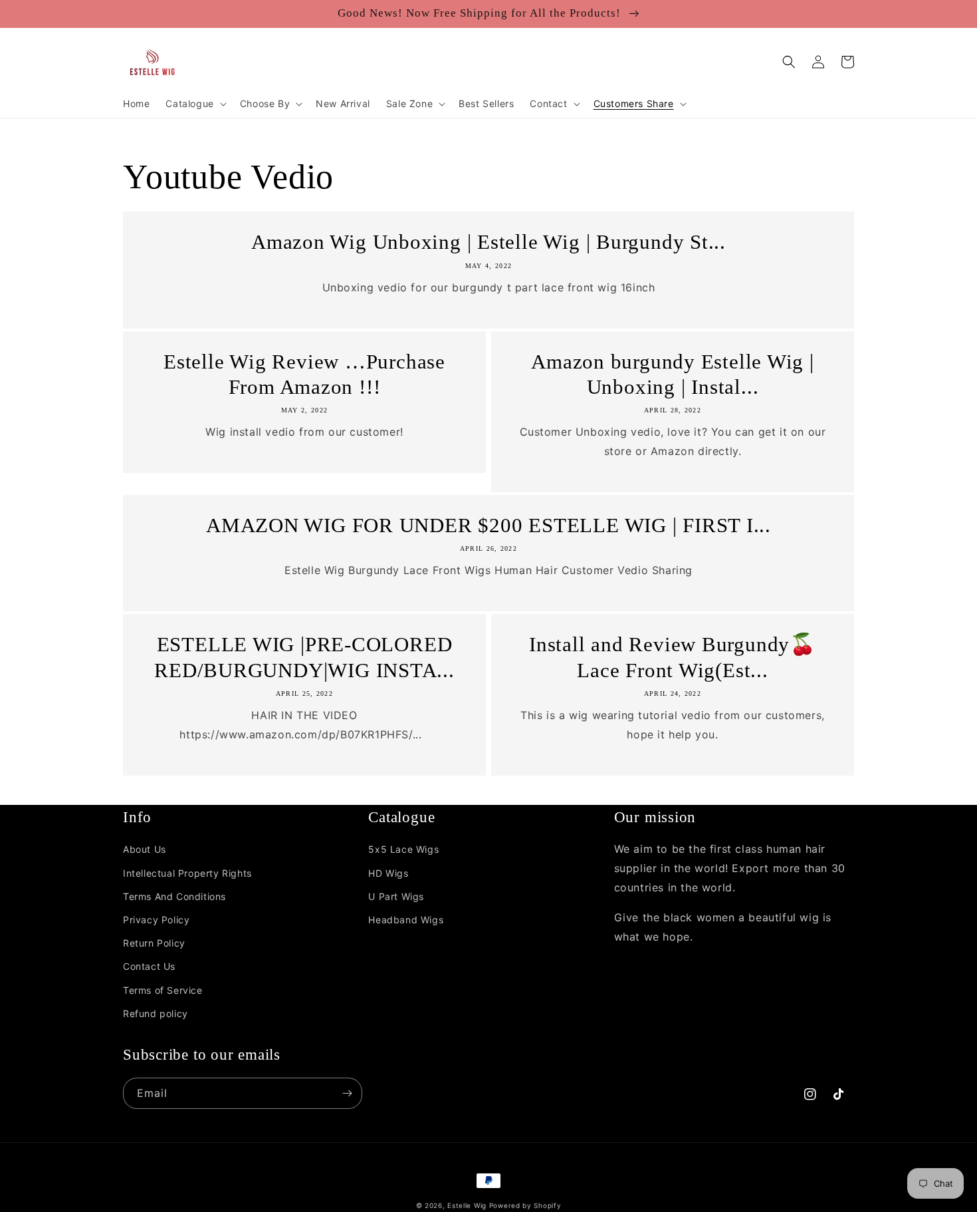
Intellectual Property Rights (187, 873)
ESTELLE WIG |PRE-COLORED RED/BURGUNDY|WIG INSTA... (304, 657)
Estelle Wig (467, 1205)
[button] (194, 104)
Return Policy (154, 943)
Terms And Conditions (174, 896)
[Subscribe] (347, 1093)
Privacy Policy (156, 919)
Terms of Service (163, 990)
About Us (144, 849)
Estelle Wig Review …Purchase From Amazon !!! (304, 374)
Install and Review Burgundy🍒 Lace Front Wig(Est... (672, 657)
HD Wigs (388, 873)
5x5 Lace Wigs (403, 849)
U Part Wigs (396, 896)
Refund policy (155, 1013)
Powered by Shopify (525, 1205)
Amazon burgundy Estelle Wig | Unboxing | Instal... (672, 374)
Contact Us (149, 966)
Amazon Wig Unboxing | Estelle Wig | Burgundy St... (488, 241)
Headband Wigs (405, 919)
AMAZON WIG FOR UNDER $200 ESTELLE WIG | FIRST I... (488, 525)
